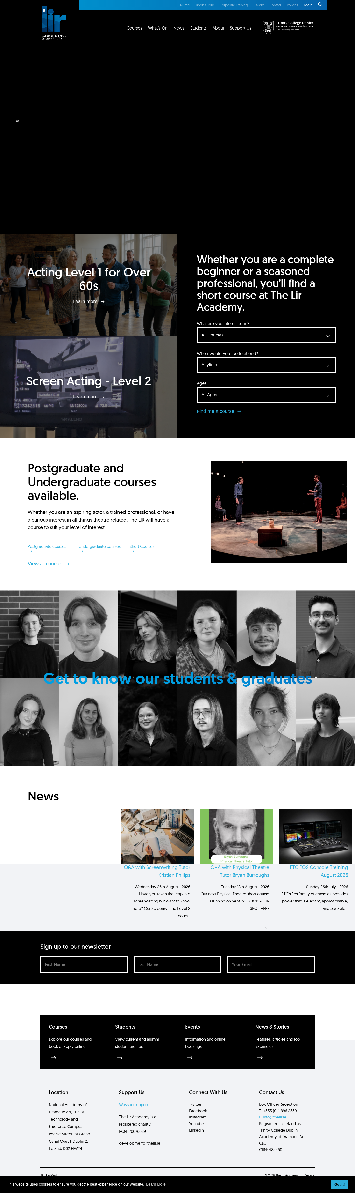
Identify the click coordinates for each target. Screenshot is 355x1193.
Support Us (240, 28)
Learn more (86, 301)
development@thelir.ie (139, 1143)
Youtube (196, 1123)
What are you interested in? (223, 323)
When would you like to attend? (227, 353)
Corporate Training (234, 5)
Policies (292, 5)
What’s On (158, 28)
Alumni (185, 5)
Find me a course (216, 411)
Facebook (198, 1110)
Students (198, 28)
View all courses (46, 563)
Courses (134, 28)
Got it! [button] (339, 1184)
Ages (201, 383)
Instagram (198, 1116)
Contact (275, 5)
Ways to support (133, 1104)
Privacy (310, 1175)
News (179, 28)
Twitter (195, 1104)
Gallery (259, 5)
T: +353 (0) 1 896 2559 (278, 1110)
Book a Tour (205, 5)
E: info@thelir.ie (272, 1116)
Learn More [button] (156, 1184)
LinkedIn (196, 1130)
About (218, 28)
